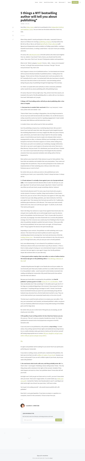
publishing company (45, 42)
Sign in (69, 2)
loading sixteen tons (27, 237)
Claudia (39, 63)
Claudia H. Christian (32, 405)
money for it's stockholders (50, 281)
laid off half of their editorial (48, 44)
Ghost (51, 458)
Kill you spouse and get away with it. (36, 335)
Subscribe (75, 2)
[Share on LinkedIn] (13, 35)
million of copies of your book (46, 355)
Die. (22, 341)
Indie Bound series (34, 54)
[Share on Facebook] (13, 27)
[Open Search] (80, 2)
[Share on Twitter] (13, 31)
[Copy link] (13, 39)
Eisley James (30, 27)
